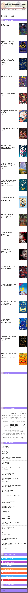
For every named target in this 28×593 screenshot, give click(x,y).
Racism (7, 417)
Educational (14, 439)
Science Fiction (15, 415)
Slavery (23, 426)
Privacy (24, 9)
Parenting (24, 418)
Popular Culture (10, 411)
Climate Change (22, 429)
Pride (24, 433)
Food (20, 419)
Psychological (23, 435)
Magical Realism (9, 433)
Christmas (21, 434)
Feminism (23, 421)
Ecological (4, 423)
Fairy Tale (19, 426)
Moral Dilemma (19, 418)
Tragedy (24, 417)
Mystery (3, 434)
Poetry (21, 415)
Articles (14, 9)
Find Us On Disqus (9, 576)
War (14, 433)
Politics (13, 434)
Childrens (17, 427)
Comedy (12, 438)
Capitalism (5, 429)
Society (12, 423)
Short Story (22, 430)
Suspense (19, 433)
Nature (15, 411)
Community (5, 421)
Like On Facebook (9, 565)
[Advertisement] (14, 390)
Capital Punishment (15, 430)
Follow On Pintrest (9, 579)
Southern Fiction (6, 426)
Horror (4, 438)
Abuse (3, 418)
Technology (4, 411)
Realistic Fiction (17, 425)
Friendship (12, 413)
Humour (13, 437)
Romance (22, 437)
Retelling (8, 438)
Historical (12, 421)
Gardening (17, 438)
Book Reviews (6, 9)
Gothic (9, 429)
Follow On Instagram (9, 562)
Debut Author (22, 438)
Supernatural (7, 437)
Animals (3, 427)
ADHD (17, 434)
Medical (8, 423)
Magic (20, 417)
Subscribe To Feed (9, 569)
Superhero (6, 419)
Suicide (5, 430)
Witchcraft (8, 434)
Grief (21, 431)
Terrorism (18, 421)
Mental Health (23, 427)
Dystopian (12, 427)
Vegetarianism (5, 413)
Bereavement (18, 423)
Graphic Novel (11, 419)
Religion (12, 429)
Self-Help (11, 426)
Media (12, 431)
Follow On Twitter (9, 558)
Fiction (17, 437)
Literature (4, 431)
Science (19, 411)
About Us (23, 11)
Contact (17, 11)
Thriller (12, 417)
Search (24, 7)
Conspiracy (5, 435)
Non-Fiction (17, 431)
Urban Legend (16, 435)
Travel (24, 431)
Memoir (16, 419)
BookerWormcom (14, 4)
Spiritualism (10, 435)
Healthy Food (7, 418)
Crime (9, 431)
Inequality (19, 413)
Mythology (23, 411)
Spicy (15, 426)
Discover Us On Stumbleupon (11, 572)
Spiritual (16, 417)
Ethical (16, 429)
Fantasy (24, 423)
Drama (9, 430)
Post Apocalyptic (6, 425)
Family (8, 415)
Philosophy (13, 418)
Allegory (7, 427)
